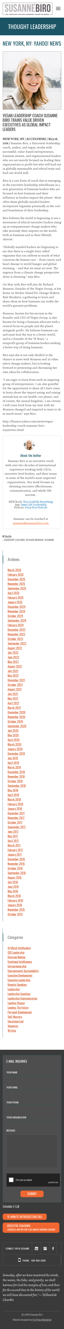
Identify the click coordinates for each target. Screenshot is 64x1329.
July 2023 (13, 652)
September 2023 (17, 643)
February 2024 (16, 625)
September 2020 (17, 726)
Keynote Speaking (17, 984)
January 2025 (15, 602)
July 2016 (13, 882)
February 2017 (15, 850)
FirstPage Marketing (42, 1319)
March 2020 (14, 744)
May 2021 (13, 698)
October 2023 (15, 639)
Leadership (14, 989)
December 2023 (16, 630)
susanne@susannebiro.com (31, 523)
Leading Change (16, 1003)
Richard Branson (34, 540)
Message (10, 1130)
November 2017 (16, 818)
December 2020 (16, 712)
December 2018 (16, 772)
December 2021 (16, 680)
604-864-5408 (38, 1260)
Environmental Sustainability (23, 971)
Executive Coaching (31, 1227)
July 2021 (13, 694)
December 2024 (16, 607)
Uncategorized (15, 1021)
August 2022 (15, 666)
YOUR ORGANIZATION (16, 1117)
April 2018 (13, 795)
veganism (49, 540)
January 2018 (15, 809)
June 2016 (13, 887)
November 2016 (16, 864)
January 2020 (15, 749)
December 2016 (16, 859)
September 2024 (17, 620)
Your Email (12, 1087)
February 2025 (15, 597)
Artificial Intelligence (19, 948)
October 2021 (15, 685)
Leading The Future (18, 1007)
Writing (12, 1030)
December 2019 (16, 753)
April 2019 (13, 763)
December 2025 (16, 579)
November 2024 (16, 611)
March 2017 (14, 845)
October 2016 (15, 868)
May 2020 (13, 735)
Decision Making (16, 957)
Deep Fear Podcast (36, 507)
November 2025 (16, 584)
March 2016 (14, 896)
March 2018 (14, 799)
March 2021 (14, 708)
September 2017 (17, 827)
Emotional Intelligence (20, 962)
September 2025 (17, 588)
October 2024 (15, 616)
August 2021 (15, 689)
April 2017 (13, 841)
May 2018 (13, 790)
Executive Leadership (19, 980)
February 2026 (15, 574)
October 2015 (15, 914)
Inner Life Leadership (34, 505)
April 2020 (14, 740)
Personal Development (20, 1012)
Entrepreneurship (17, 966)
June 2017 (13, 831)
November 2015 (16, 909)
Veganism (13, 1026)
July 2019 (13, 758)
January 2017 (15, 854)
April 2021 (13, 703)
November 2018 (16, 776)
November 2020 (16, 717)
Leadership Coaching (14, 540)
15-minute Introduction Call (24, 1217)
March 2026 (14, 570)
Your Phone (12, 1102)
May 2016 (13, 891)
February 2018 (15, 804)
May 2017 (13, 836)
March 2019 (14, 767)
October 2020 (15, 721)
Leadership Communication (22, 998)
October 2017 (15, 822)
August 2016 (15, 877)
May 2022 (13, 675)
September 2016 (17, 873)
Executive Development (20, 975)
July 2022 (13, 671)
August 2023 (15, 648)
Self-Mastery (15, 1017)
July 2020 (13, 730)
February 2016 (15, 900)
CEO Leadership (16, 952)
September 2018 (17, 786)
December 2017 (16, 813)
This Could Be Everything (38, 502)
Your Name (12, 1072)
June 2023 (13, 657)
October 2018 (15, 781)
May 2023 (13, 662)
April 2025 (13, 593)
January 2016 (15, 905)
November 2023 (16, 634)
